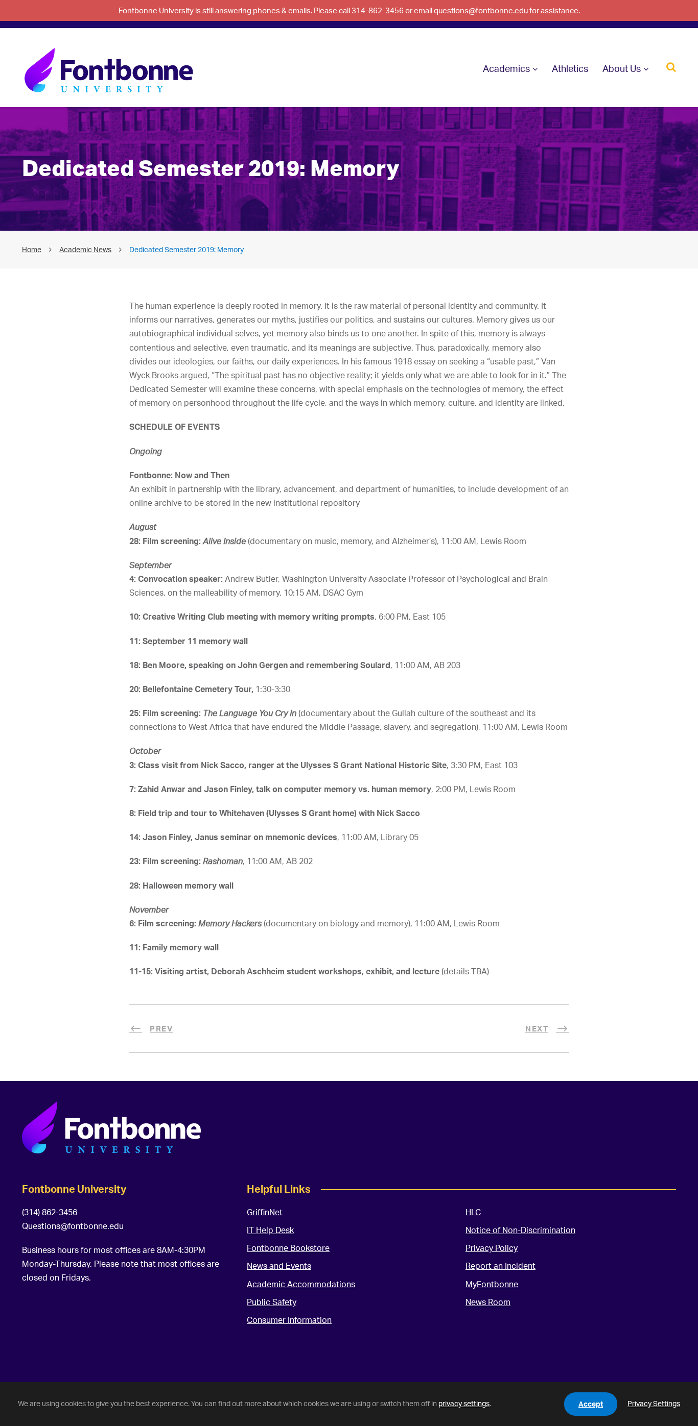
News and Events (279, 1266)
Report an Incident (501, 1266)
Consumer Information (289, 1320)
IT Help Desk (270, 1230)
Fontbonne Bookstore (288, 1248)
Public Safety (271, 1302)
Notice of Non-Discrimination (520, 1230)
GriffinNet (265, 1212)
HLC (473, 1212)
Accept (590, 1403)
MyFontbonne (492, 1284)
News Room (488, 1302)
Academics (506, 68)
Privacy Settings (653, 1403)
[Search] (671, 66)
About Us (621, 68)
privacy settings (464, 1403)
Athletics (570, 68)
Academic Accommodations (301, 1284)
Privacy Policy (492, 1248)
